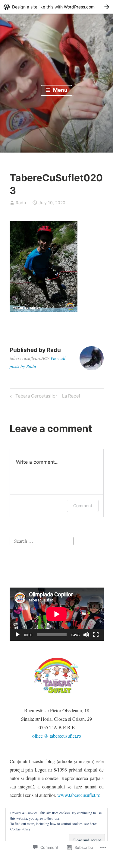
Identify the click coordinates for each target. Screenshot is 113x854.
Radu (21, 202)
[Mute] (86, 635)
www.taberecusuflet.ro (78, 795)
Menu (59, 90)
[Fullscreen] (96, 635)
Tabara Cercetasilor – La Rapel (44, 397)
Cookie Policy (20, 829)
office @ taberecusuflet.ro (56, 736)
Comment (82, 505)
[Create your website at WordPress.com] (56, 7)
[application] (57, 614)
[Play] (17, 635)
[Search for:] (42, 540)
